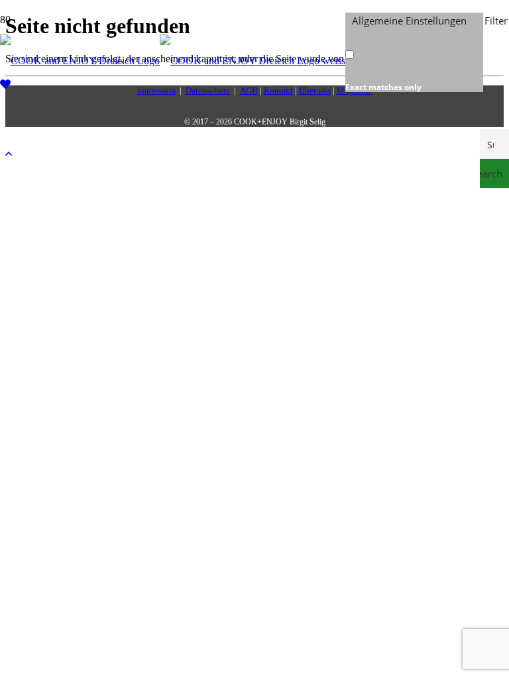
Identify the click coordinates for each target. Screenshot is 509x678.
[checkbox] (411, 60)
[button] (8, 154)
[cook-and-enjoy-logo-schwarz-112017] (172, 60)
